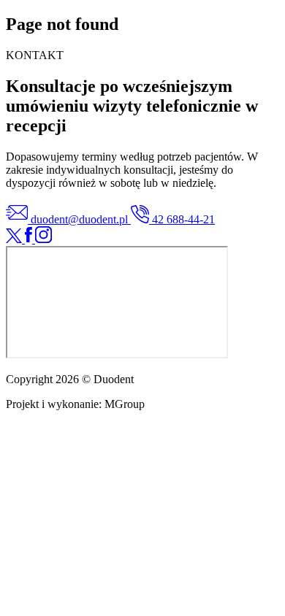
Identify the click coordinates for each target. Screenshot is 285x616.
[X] (15, 239)
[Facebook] (30, 239)
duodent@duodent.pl (79, 219)
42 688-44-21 (182, 219)
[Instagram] (43, 239)
